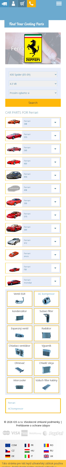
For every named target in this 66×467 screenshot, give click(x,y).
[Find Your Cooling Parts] (26, 13)
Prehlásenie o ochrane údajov (33, 425)
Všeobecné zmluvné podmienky (42, 422)
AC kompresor (15, 408)
